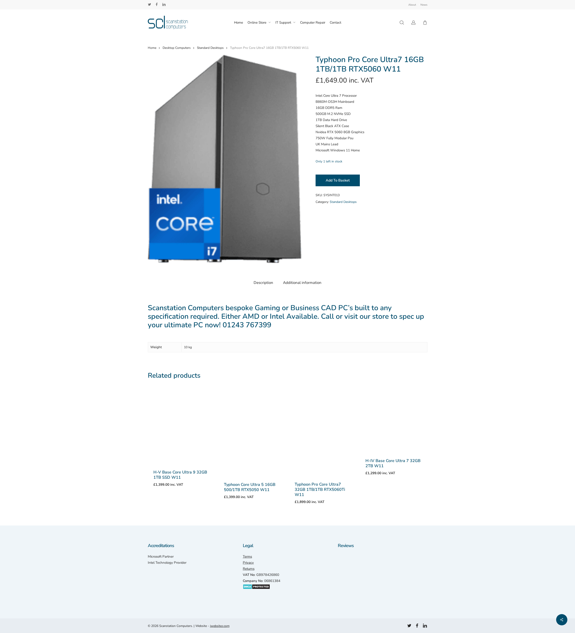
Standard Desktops (210, 48)
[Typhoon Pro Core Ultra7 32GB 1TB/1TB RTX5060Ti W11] (322, 430)
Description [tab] (263, 282)
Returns (248, 568)
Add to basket (338, 180)
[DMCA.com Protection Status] (256, 591)
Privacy (248, 562)
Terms (247, 556)
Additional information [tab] (302, 282)
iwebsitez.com (220, 626)
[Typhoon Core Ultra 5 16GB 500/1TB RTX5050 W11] (251, 430)
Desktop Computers (177, 48)
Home (152, 48)
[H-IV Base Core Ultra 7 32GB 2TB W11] (393, 418)
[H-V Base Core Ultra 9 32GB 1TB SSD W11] (181, 424)
